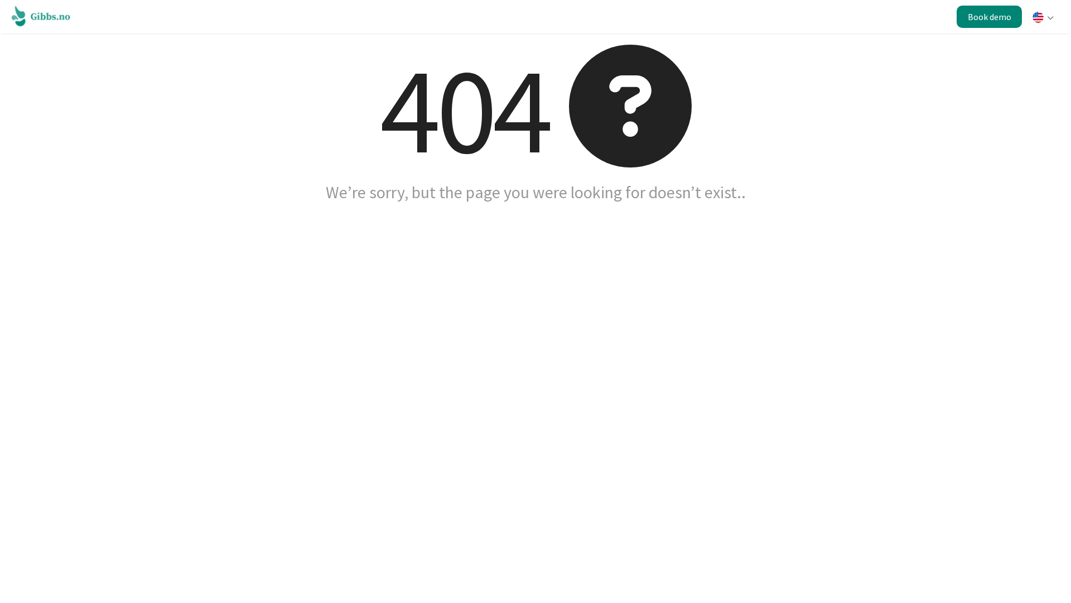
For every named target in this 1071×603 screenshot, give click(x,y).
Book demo (989, 16)
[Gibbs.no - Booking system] (43, 15)
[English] (1042, 18)
